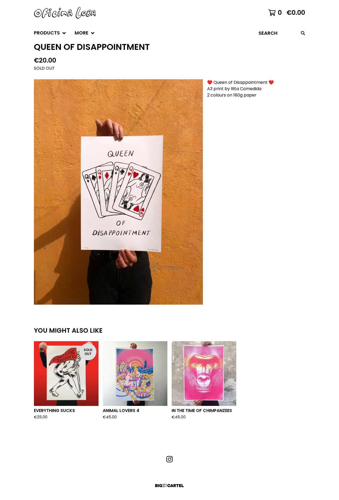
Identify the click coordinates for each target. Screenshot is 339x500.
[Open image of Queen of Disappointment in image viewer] (118, 192)
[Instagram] (169, 459)
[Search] (303, 33)
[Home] (65, 12)
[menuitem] (50, 33)
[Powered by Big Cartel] (169, 485)
